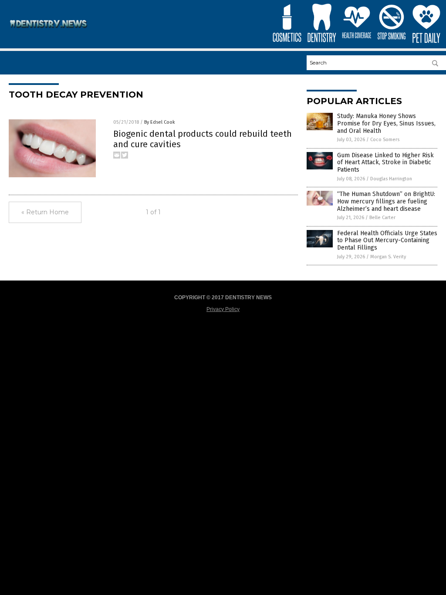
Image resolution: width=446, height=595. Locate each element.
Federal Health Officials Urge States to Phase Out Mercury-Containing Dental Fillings (387, 241)
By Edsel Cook (159, 122)
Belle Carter (382, 217)
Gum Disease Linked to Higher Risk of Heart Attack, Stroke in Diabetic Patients (385, 163)
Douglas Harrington (391, 179)
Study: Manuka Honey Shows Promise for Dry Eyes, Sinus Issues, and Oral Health (386, 123)
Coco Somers (384, 139)
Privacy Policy (223, 309)
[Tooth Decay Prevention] (49, 31)
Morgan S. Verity (388, 257)
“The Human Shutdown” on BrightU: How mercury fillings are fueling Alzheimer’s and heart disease (386, 201)
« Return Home (45, 212)
